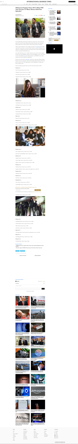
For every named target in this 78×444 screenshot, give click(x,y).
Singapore (45, 433)
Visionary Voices (25, 431)
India (44, 432)
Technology (14, 436)
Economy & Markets (15, 433)
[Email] (42, 15)
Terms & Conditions (36, 433)
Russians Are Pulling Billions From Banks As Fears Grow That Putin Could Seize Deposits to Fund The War (38, 307)
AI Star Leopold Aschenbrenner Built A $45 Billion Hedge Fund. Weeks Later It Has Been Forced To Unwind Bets (22, 334)
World (13, 431)
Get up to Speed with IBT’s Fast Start (55, 38)
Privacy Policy (39, 191)
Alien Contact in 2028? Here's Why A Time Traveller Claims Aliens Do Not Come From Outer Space (37, 320)
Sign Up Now (56, 40)
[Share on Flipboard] (39, 15)
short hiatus (38, 46)
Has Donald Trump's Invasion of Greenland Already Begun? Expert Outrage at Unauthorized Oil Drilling (22, 372)
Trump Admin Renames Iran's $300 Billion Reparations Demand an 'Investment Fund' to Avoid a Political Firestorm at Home (22, 307)
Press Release (25, 436)
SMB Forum (24, 433)
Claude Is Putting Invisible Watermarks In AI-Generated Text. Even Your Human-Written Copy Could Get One (22, 424)
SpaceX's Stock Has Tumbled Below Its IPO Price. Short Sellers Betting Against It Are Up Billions (37, 424)
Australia (45, 431)
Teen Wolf (27, 59)
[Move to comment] (44, 15)
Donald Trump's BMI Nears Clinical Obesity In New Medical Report (53, 23)
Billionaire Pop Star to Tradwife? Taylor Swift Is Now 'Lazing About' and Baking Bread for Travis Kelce (37, 411)
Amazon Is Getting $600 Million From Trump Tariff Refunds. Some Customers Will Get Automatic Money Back (37, 397)
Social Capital (25, 432)
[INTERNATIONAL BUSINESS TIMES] (39, 1)
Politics (14, 437)
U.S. (13, 432)
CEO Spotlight (25, 437)
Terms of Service (34, 191)
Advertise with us (36, 437)
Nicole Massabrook (18, 14)
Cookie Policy (35, 436)
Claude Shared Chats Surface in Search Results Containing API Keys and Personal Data (22, 411)
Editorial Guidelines (38, 255)
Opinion (14, 440)
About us (35, 431)
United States (45, 436)
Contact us (35, 432)
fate (24, 55)
